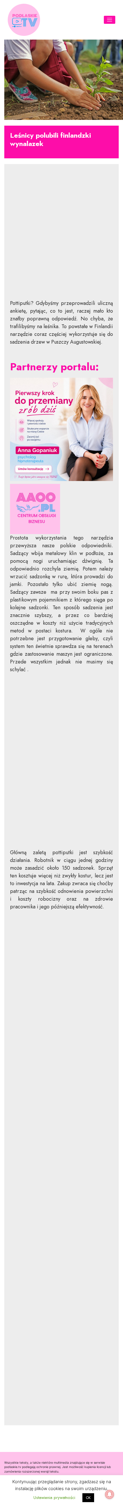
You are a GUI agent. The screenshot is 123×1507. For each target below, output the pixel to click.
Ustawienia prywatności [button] (54, 1497)
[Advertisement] (61, 236)
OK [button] (88, 1497)
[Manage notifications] (109, 1494)
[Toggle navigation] (110, 20)
